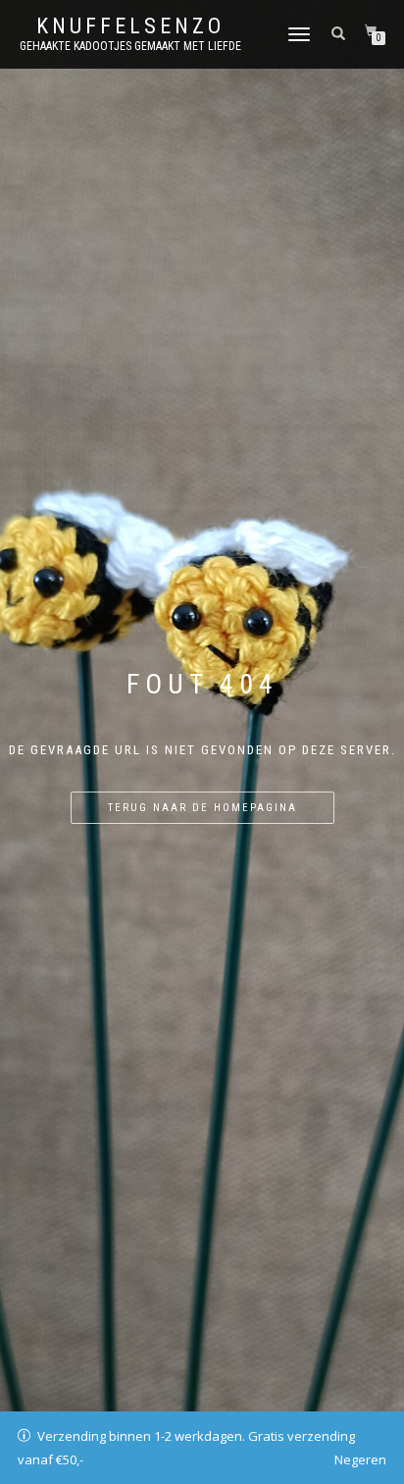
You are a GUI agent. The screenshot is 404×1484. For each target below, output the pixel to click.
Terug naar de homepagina (202, 807)
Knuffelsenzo (130, 26)
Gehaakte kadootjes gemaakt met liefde (130, 46)
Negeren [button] (360, 1459)
